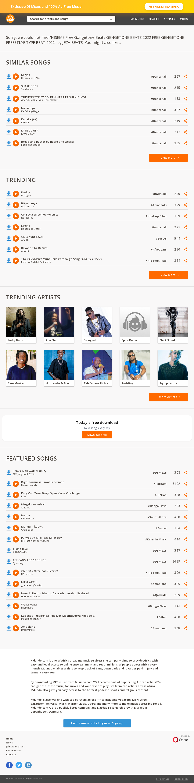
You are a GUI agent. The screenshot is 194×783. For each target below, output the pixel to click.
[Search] (111, 18)
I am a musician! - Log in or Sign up (97, 723)
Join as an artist (15, 746)
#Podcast (160, 484)
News (9, 742)
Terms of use (162, 778)
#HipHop (161, 495)
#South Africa (157, 517)
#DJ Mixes (160, 472)
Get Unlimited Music (164, 6)
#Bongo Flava (157, 506)
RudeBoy (127, 383)
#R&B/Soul (159, 194)
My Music (137, 19)
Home (9, 738)
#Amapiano (159, 584)
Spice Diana (129, 340)
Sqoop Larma (168, 383)
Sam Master (16, 383)
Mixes (184, 19)
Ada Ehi (51, 340)
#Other (162, 617)
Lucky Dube (15, 340)
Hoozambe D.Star (57, 383)
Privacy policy (181, 778)
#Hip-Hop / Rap (156, 216)
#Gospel (161, 238)
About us (11, 754)
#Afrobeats (159, 205)
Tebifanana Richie (96, 383)
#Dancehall (159, 76)
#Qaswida (160, 595)
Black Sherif (167, 340)
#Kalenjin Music (156, 539)
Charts (154, 19)
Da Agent (90, 340)
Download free (97, 435)
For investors (14, 750)
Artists (169, 19)
